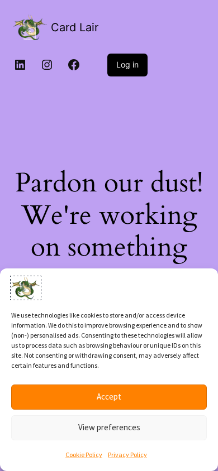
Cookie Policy (83, 454)
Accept (109, 396)
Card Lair (74, 27)
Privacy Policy (127, 454)
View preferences (109, 427)
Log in (127, 64)
